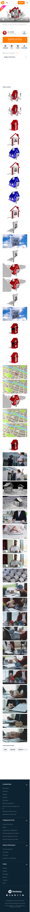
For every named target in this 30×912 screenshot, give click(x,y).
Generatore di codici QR (9, 813)
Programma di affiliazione (10, 829)
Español (5, 870)
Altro (4, 882)
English (5, 867)
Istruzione (5, 799)
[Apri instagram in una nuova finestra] (9, 894)
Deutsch (5, 876)
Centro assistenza (8, 848)
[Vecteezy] (2, 2)
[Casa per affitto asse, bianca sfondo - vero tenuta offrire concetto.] (15, 299)
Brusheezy (5, 787)
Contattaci (5, 851)
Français (5, 879)
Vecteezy (5, 790)
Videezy (5, 793)
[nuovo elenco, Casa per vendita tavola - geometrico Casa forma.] (15, 139)
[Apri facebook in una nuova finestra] (6, 894)
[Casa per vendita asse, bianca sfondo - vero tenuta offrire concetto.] (15, 226)
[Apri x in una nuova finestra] (19, 894)
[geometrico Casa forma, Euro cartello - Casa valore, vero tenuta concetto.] (15, 328)
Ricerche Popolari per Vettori (11, 832)
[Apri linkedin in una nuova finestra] (11, 894)
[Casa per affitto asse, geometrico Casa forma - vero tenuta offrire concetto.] (15, 197)
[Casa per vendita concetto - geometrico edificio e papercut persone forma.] (15, 95)
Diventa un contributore (9, 857)
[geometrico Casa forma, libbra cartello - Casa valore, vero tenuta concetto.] (15, 342)
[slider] (12, 19)
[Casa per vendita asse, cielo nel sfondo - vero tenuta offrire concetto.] (15, 240)
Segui (24, 33)
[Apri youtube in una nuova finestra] (22, 894)
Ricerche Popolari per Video (10, 838)
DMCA (4, 826)
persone (12, 749)
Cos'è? (16, 53)
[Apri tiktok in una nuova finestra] (17, 894)
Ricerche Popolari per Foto (10, 835)
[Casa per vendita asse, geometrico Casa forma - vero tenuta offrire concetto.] (15, 168)
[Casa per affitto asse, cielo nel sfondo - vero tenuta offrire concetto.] (15, 313)
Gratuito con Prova (15, 40)
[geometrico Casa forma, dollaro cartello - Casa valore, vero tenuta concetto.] (15, 357)
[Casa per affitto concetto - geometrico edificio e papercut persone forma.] (15, 110)
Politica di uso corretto (14, 906)
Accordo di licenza (8, 823)
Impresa (5, 796)
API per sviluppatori (8, 802)
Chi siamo (5, 854)
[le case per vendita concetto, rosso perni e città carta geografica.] (15, 429)
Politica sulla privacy (19, 905)
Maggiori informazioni (9, 56)
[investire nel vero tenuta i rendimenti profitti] (15, 487)
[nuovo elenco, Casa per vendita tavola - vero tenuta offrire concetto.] (15, 255)
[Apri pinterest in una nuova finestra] (14, 894)
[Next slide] (23, 749)
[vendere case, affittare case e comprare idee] (15, 517)
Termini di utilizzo (8, 905)
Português (5, 873)
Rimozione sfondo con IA (9, 810)
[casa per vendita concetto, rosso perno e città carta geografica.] (15, 415)
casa (5, 749)
